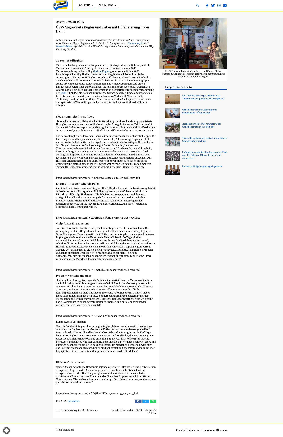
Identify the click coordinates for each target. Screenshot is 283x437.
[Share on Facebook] (138, 401)
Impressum (209, 430)
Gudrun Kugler (136, 43)
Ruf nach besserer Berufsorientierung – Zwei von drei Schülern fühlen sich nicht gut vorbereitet (204, 155)
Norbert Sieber (64, 46)
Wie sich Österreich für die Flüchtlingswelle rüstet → (134, 412)
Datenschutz (194, 430)
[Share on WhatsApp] (153, 401)
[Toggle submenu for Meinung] (115, 5)
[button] (207, 5)
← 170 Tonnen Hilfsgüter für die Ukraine (77, 410)
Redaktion (73, 401)
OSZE (63, 93)
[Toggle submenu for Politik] (92, 5)
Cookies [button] (180, 430)
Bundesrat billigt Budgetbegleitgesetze (202, 166)
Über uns (222, 430)
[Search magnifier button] (197, 5)
